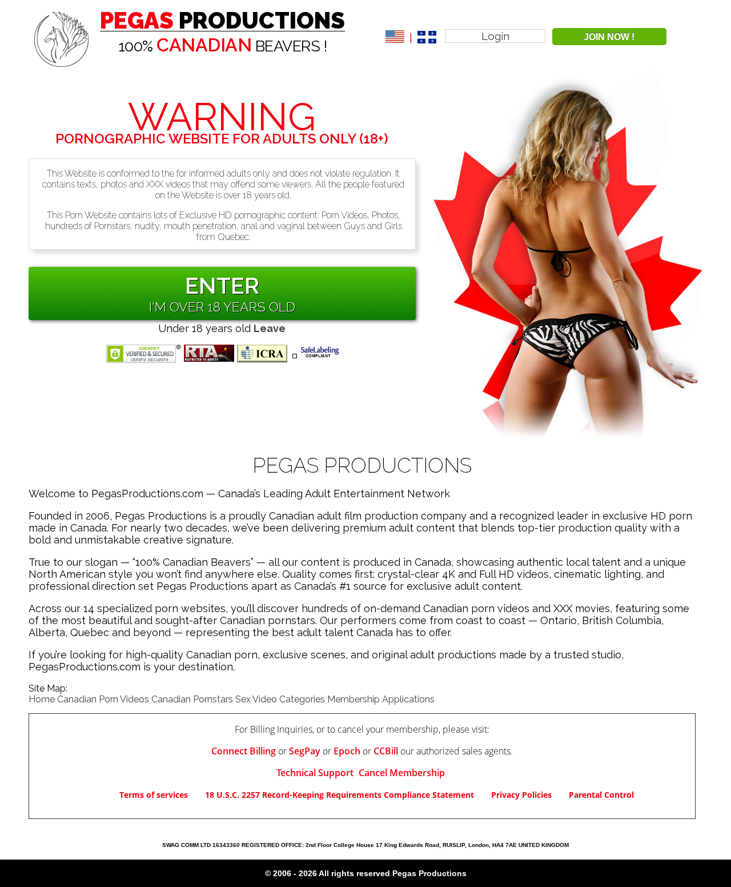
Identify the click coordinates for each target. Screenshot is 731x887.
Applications (408, 699)
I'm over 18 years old (222, 306)
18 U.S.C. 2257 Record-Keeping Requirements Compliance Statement (339, 794)
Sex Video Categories (280, 699)
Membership (353, 699)
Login (495, 36)
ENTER (222, 285)
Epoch (347, 751)
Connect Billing (243, 751)
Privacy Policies (521, 794)
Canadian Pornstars (192, 699)
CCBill (385, 751)
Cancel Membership (402, 772)
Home (42, 699)
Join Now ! (609, 37)
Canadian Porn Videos (103, 699)
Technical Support (316, 772)
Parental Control (601, 794)
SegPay (304, 751)
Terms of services (153, 794)
